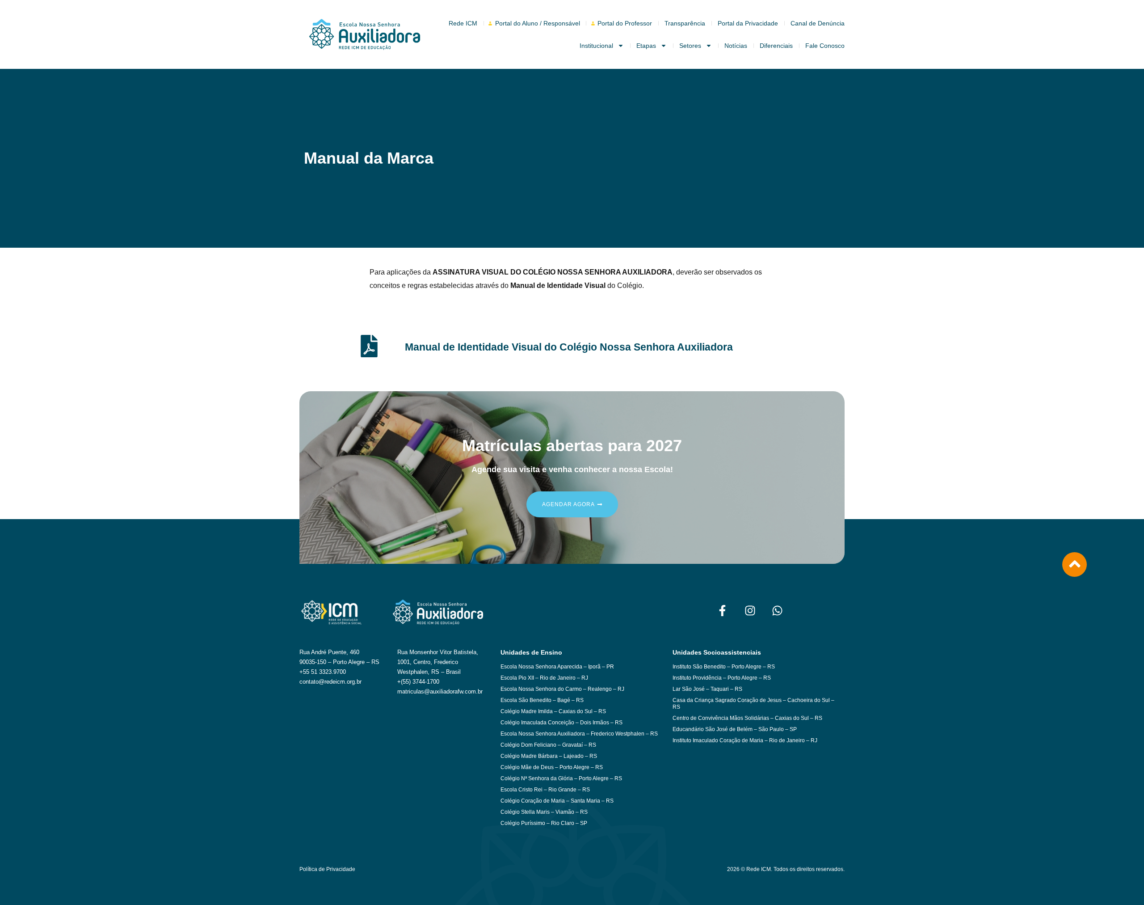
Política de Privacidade (327, 869)
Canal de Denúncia (818, 23)
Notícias (735, 45)
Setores (690, 45)
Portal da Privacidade (748, 23)
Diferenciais (776, 45)
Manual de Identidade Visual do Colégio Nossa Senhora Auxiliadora (569, 347)
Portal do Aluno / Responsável (537, 23)
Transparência (685, 23)
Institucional (596, 45)
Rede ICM (463, 23)
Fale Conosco (825, 45)
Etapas (646, 45)
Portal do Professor (624, 23)
